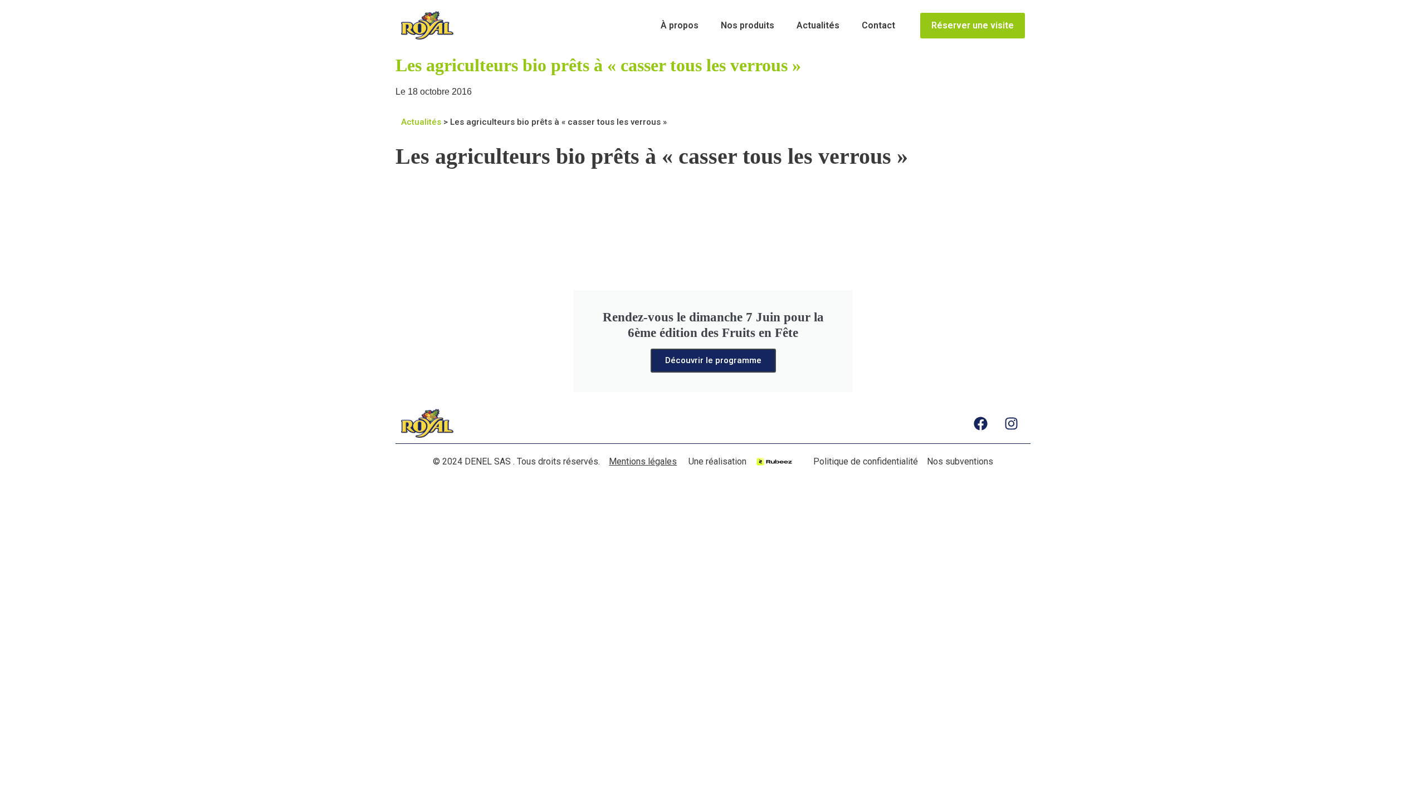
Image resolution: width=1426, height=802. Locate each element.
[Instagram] (1011, 423)
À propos (680, 25)
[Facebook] (980, 423)
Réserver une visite (972, 25)
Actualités (818, 25)
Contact (878, 25)
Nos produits (747, 25)
